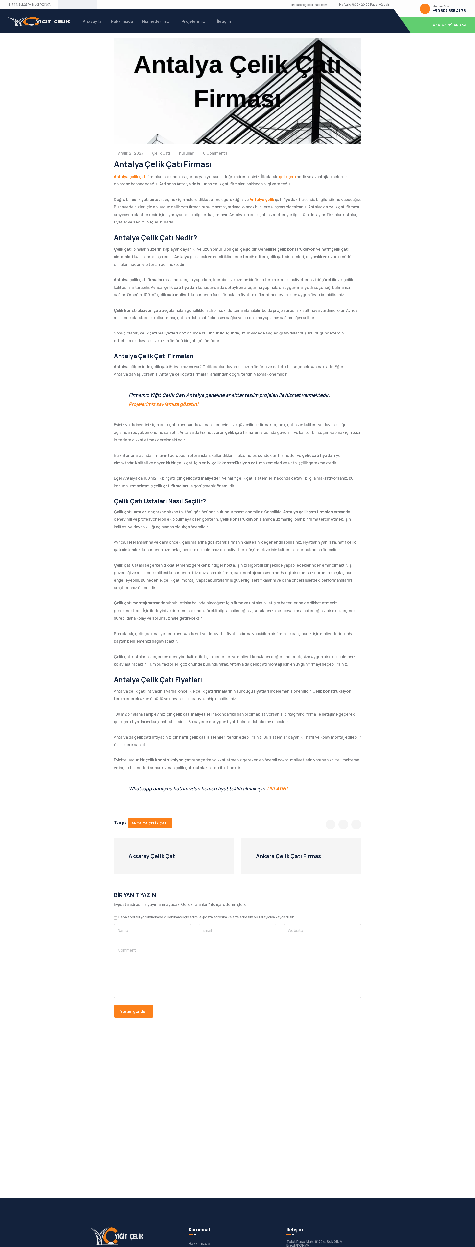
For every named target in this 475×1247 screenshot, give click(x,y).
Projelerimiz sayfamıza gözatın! (164, 404)
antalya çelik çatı (150, 823)
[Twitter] (69, 4)
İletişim (224, 21)
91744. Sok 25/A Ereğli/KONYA (30, 5)
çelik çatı (137, 176)
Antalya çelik (262, 199)
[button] (434, 25)
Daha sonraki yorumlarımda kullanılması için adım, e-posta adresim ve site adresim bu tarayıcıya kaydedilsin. (206, 917)
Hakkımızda (122, 21)
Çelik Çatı (161, 153)
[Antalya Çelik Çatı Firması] (330, 824)
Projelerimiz (193, 21)
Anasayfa (92, 21)
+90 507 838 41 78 (449, 10)
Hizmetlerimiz (155, 21)
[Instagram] (85, 4)
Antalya (121, 176)
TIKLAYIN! (277, 788)
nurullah (186, 153)
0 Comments (215, 153)
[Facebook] (77, 4)
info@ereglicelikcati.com (309, 5)
